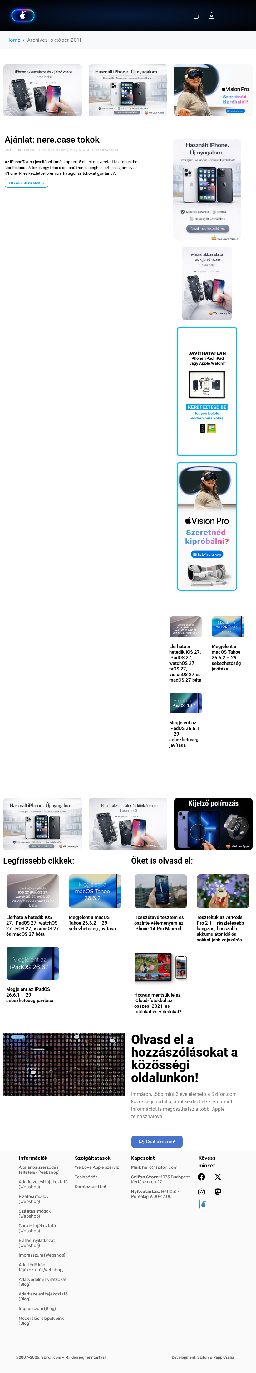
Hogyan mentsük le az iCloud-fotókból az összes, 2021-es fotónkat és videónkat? (157, 1003)
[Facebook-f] (201, 1176)
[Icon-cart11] (196, 15)
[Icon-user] (211, 15)
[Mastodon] (217, 1191)
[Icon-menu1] (227, 15)
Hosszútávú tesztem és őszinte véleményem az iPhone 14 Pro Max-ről (159, 923)
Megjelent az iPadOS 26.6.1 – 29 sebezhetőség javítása (29, 995)
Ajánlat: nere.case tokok (52, 140)
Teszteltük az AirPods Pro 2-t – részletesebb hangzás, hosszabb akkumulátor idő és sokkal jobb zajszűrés (220, 929)
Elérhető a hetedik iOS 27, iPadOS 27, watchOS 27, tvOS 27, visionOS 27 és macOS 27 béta (185, 663)
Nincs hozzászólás (99, 150)
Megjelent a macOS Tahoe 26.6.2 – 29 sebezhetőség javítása (226, 658)
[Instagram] (201, 1191)
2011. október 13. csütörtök (35, 150)
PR (72, 150)
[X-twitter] (217, 1176)
